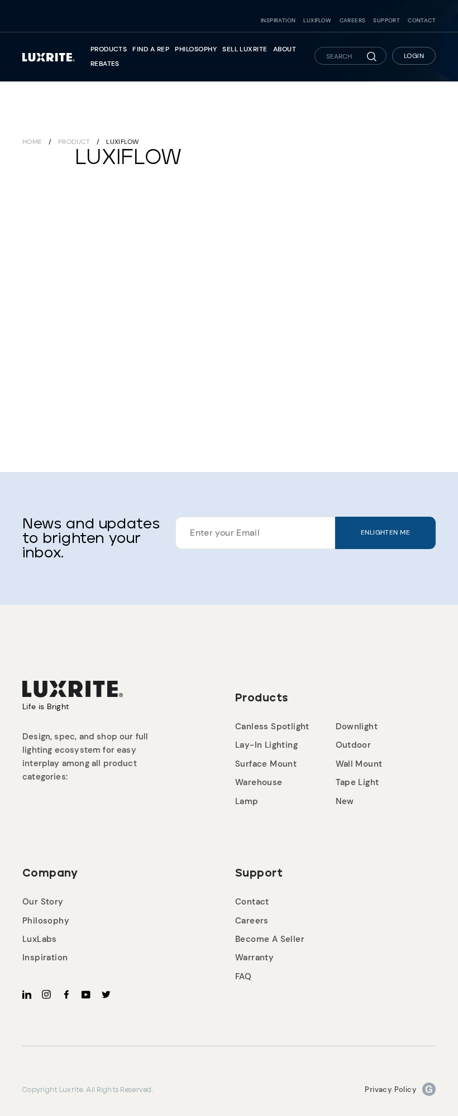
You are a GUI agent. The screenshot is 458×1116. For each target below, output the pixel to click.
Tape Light (357, 782)
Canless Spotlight (272, 726)
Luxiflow (317, 20)
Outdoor (353, 745)
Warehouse (259, 782)
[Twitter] (106, 994)
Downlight (357, 726)
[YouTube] (86, 994)
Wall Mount (359, 763)
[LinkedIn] (26, 994)
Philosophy (196, 49)
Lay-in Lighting (266, 745)
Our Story (43, 901)
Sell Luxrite (245, 49)
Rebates (105, 63)
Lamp (247, 801)
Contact (422, 20)
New (345, 801)
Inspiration (278, 20)
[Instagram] (46, 994)
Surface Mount (266, 763)
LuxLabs (39, 939)
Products (108, 49)
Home (32, 141)
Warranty (254, 957)
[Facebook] (66, 994)
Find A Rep (150, 49)
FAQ (243, 976)
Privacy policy (391, 1089)
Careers (353, 20)
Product (74, 141)
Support (386, 20)
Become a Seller (269, 939)
